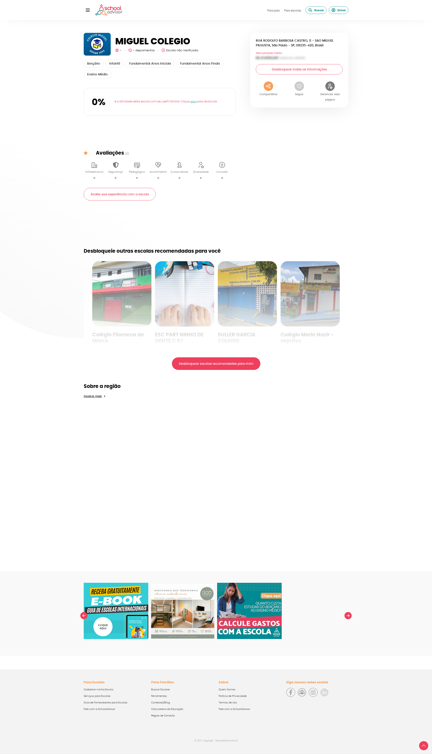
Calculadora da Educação (167, 709)
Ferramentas (159, 696)
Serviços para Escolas (97, 696)
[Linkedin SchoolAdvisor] (324, 692)
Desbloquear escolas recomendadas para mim (216, 363)
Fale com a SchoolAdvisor (99, 709)
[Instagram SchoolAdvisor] (313, 692)
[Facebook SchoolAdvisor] (290, 692)
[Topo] (424, 746)
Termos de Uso (228, 702)
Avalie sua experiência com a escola (120, 194)
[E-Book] (116, 611)
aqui (193, 101)
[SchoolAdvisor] (108, 10)
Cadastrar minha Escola (98, 689)
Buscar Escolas (160, 689)
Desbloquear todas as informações (299, 69)
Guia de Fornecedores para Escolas (105, 702)
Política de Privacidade (233, 696)
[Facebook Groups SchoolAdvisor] (301, 692)
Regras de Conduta (163, 715)
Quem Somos (227, 689)
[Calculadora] (249, 611)
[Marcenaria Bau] (183, 611)
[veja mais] (121, 293)
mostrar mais (93, 396)
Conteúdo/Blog (160, 702)
